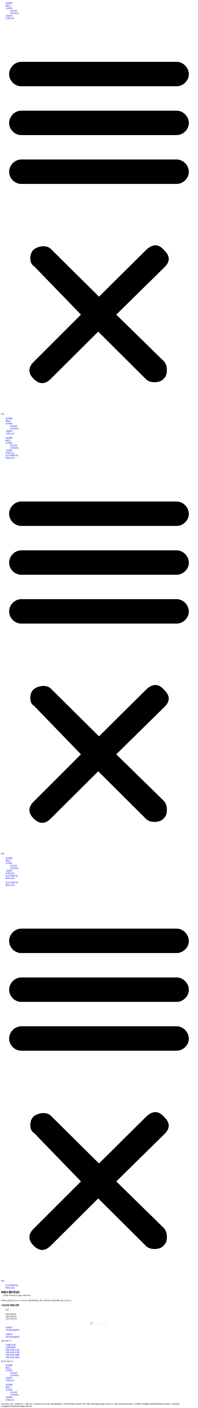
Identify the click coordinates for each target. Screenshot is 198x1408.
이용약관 (9, 1327)
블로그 (8, 5)
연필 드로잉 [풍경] (12, 1357)
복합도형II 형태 (11, 1314)
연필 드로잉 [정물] (12, 1354)
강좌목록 (9, 3)
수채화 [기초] (11, 1344)
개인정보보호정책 (12, 1330)
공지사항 (13, 10)
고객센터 (9, 8)
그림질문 (9, 15)
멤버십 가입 (10, 458)
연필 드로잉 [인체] (12, 1352)
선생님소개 (10, 18)
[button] (99, 218)
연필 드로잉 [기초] (12, 1349)
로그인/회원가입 (12, 455)
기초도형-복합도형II (10, 1305)
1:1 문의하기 (14, 13)
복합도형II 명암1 (11, 1316)
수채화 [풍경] (11, 1347)
